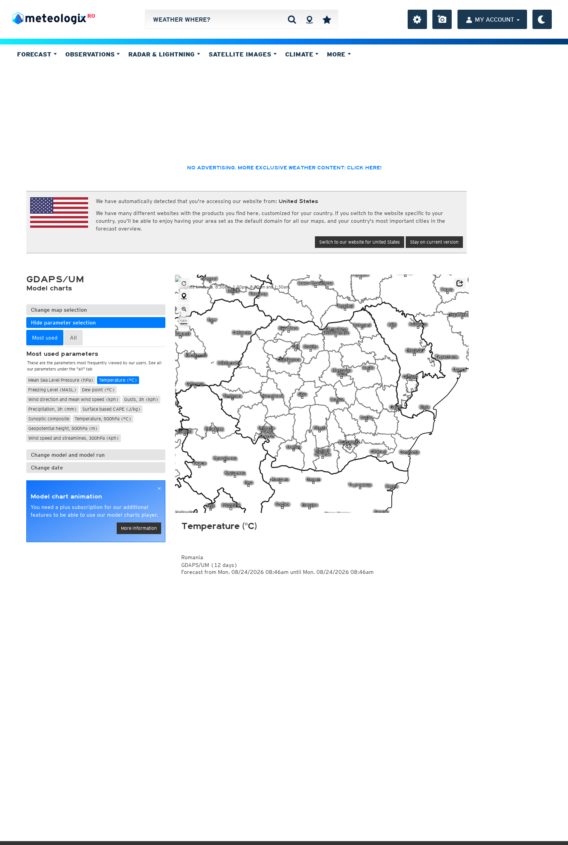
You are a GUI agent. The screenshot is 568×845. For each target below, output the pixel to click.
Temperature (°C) (118, 380)
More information (139, 528)
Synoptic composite (48, 419)
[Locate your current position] (184, 296)
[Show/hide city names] (184, 322)
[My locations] (327, 19)
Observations (91, 54)
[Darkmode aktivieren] (542, 19)
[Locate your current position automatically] (309, 19)
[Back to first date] (184, 284)
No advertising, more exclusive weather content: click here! (284, 168)
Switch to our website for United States (359, 242)
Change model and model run (68, 455)
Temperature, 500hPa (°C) (103, 419)
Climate (300, 54)
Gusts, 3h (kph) (141, 399)
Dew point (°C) (98, 390)
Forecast (35, 54)
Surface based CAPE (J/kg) (111, 409)
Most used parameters (62, 353)
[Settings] (417, 19)
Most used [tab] (45, 338)
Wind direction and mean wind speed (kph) (73, 399)
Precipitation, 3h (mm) (52, 409)
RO (91, 16)
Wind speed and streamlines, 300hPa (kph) (73, 438)
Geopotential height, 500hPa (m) (63, 428)
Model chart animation (66, 496)
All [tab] (73, 338)
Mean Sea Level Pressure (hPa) (61, 380)
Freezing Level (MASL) (52, 390)
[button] (460, 283)
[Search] (292, 19)
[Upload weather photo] (442, 19)
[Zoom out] (184, 309)
